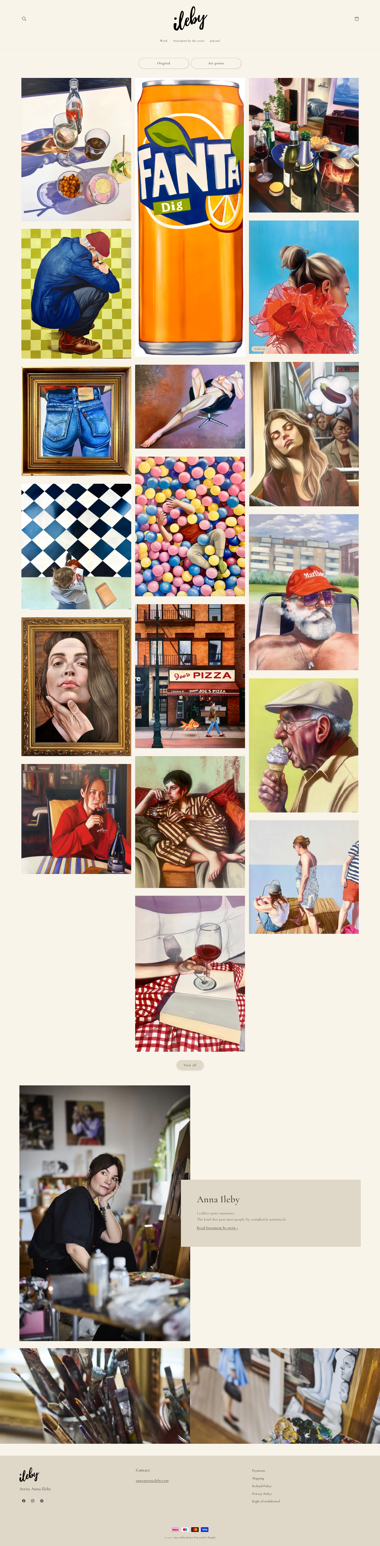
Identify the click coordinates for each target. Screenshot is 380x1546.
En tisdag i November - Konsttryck (190, 890)
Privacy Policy (262, 1494)
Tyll (304, 356)
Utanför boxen (76, 360)
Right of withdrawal (266, 1501)
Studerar (76, 611)
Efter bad (303, 936)
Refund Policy (262, 1486)
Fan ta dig (190, 359)
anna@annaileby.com (152, 1480)
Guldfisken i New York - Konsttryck (190, 750)
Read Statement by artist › (217, 1228)
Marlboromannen (303, 672)
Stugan (76, 876)
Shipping (258, 1478)
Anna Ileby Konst (183, 1537)
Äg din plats (190, 451)
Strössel (304, 814)
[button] (24, 19)
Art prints (216, 63)
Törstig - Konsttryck (76, 223)
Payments (258, 1471)
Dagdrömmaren (303, 508)
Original (163, 63)
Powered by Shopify (205, 1537)
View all (190, 1065)
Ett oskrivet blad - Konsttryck (190, 1054)
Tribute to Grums (304, 214)
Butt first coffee (76, 478)
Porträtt (76, 758)
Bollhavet (190, 598)
